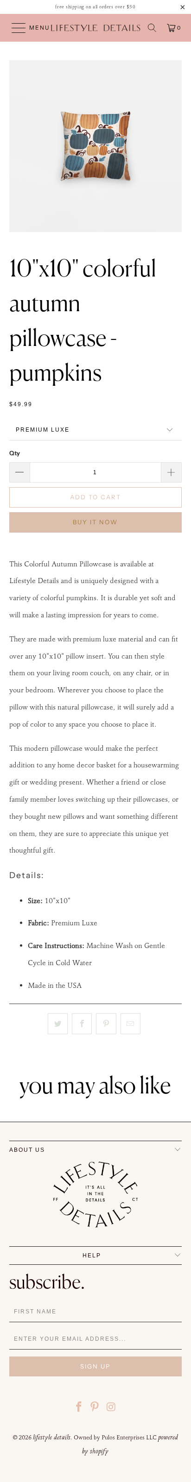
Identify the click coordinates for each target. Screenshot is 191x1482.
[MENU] (14, 28)
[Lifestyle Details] (95, 28)
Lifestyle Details (51, 1437)
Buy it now (95, 522)
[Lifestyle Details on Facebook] (79, 1408)
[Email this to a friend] (130, 1024)
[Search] (152, 28)
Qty (14, 453)
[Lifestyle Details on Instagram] (111, 1408)
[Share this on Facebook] (82, 1024)
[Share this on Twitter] (58, 1024)
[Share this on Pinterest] (106, 1024)
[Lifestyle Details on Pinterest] (95, 1408)
